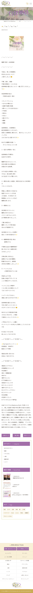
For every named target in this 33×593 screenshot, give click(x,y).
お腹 (16, 509)
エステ (8, 509)
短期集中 (27, 512)
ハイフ (5, 462)
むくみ (17, 512)
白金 (5, 509)
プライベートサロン (8, 516)
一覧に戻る (16, 435)
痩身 (5, 451)
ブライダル (7, 453)
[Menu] (30, 3)
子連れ (21, 512)
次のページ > (27, 435)
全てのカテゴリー (8, 448)
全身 (13, 509)
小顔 (5, 456)
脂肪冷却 (6, 459)
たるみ (12, 512)
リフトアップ (6, 512)
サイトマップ (24, 579)
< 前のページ (6, 435)
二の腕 (23, 509)
